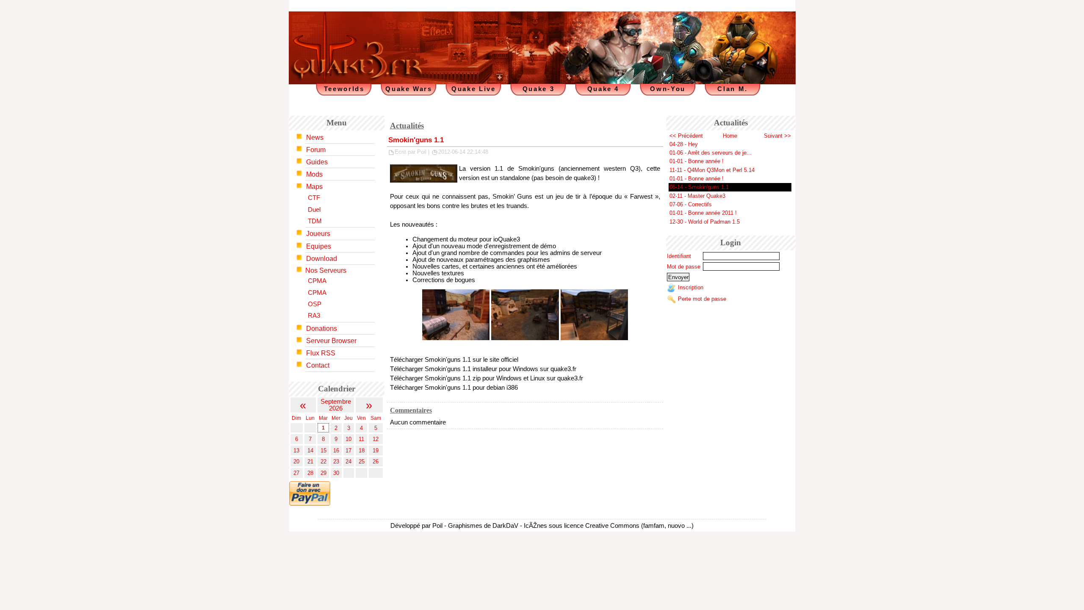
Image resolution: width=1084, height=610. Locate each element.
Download (321, 258)
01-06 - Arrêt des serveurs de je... (710, 153)
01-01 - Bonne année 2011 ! (703, 213)
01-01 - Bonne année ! (696, 161)
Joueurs (318, 233)
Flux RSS (320, 353)
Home (730, 136)
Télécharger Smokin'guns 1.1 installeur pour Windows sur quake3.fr (483, 369)
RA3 (314, 315)
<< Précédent (686, 136)
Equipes (318, 246)
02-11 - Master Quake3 (697, 196)
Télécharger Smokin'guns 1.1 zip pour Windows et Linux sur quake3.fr (486, 378)
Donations (321, 328)
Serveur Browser (331, 340)
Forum (316, 149)
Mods (314, 174)
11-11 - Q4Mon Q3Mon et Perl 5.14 (712, 170)
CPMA (317, 280)
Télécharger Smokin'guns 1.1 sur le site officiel (454, 359)
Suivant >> (777, 136)
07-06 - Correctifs (690, 204)
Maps (314, 186)
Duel (314, 209)
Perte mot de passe (702, 299)
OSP (314, 304)
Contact (317, 365)
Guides (317, 162)
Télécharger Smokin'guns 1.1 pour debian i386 (454, 387)
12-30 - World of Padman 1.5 (704, 222)
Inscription (690, 288)
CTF (314, 197)
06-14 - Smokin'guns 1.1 (699, 187)
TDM (315, 221)
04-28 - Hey (683, 144)
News (315, 137)
